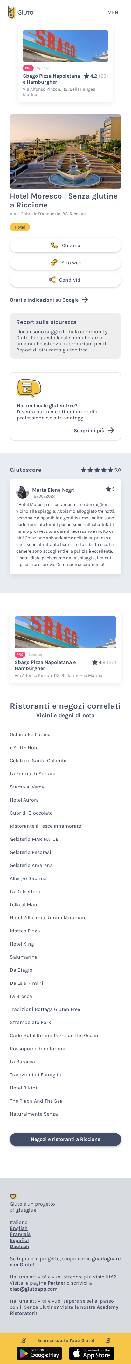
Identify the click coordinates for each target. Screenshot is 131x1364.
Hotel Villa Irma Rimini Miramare (48, 918)
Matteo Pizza (25, 931)
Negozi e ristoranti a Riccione (65, 1139)
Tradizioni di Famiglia (35, 1075)
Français (20, 1234)
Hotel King (22, 944)
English (19, 1228)
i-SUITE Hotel (25, 747)
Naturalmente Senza (34, 1114)
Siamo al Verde (27, 787)
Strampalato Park (30, 1022)
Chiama (71, 245)
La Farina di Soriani (33, 774)
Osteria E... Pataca (30, 734)
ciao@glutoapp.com (34, 1289)
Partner (57, 1283)
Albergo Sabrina (28, 878)
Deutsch (19, 1246)
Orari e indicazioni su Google (44, 300)
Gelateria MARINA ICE (34, 839)
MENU (114, 13)
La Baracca (22, 1062)
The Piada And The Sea (36, 1101)
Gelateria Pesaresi (30, 852)
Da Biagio (21, 970)
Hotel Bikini (23, 1088)
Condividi (70, 280)
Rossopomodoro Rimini (38, 1048)
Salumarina (24, 957)
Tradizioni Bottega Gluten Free (45, 1009)
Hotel (20, 227)
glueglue (26, 1210)
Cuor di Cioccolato (31, 813)
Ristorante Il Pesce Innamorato (45, 826)
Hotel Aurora (24, 800)
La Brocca (21, 996)
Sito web (71, 263)
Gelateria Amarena (31, 865)
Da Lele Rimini (26, 983)
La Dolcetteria (26, 891)
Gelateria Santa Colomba (39, 760)
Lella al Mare (24, 904)
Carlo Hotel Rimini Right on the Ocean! (55, 1035)
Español (19, 1240)
